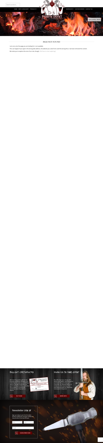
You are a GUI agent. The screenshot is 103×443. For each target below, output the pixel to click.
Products (33, 9)
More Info (63, 396)
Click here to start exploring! (48, 51)
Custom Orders (79, 9)
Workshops (69, 9)
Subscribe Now (25, 433)
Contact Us (89, 9)
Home (15, 9)
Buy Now (19, 396)
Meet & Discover (23, 9)
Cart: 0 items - (94, 19)
